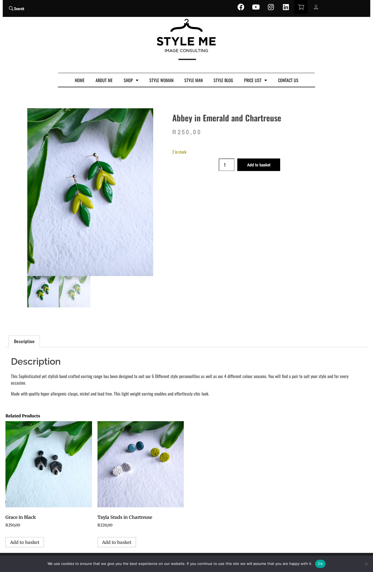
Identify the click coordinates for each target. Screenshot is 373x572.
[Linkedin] (286, 7)
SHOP (128, 80)
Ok (320, 563)
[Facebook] (241, 7)
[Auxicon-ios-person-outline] (316, 7)
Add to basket (258, 165)
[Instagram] (271, 7)
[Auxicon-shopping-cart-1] (301, 7)
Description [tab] (24, 341)
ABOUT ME (104, 80)
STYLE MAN (193, 80)
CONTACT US (288, 80)
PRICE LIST (253, 80)
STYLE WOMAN (161, 80)
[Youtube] (256, 7)
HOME (80, 80)
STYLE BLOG (223, 80)
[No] (366, 564)
